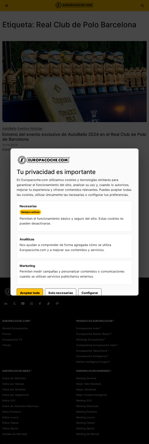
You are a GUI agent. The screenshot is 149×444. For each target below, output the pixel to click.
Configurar (89, 293)
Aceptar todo (30, 293)
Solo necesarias (60, 293)
